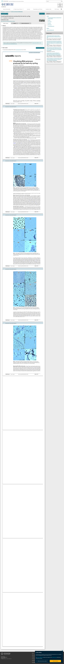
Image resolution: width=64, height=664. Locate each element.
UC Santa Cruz (3, 6)
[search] (62, 1)
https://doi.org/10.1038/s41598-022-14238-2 (8, 21)
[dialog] (49, 657)
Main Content (5, 47)
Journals (28, 9)
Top (62, 650)
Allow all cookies (55, 661)
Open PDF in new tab (40, 47)
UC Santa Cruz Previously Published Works (17, 11)
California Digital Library (4, 657)
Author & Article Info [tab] (25, 23)
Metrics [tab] (15, 23)
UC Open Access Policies (18, 9)
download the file (18, 49)
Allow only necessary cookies (42, 661)
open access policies (36, 42)
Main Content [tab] (5, 23)
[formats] (7, 13)
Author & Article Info (50, 30)
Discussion (49, 21)
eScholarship (3, 11)
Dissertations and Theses (37, 9)
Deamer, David (11, 17)
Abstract (4, 25)
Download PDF (3, 13)
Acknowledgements (51, 26)
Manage (60, 6)
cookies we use (54, 657)
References (50, 24)
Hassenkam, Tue (6, 17)
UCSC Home (57, 9)
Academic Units (48, 9)
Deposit (60, 3)
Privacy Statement (40, 657)
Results (49, 20)
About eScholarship (6, 9)
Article (48, 16)
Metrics (48, 28)
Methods (49, 23)
